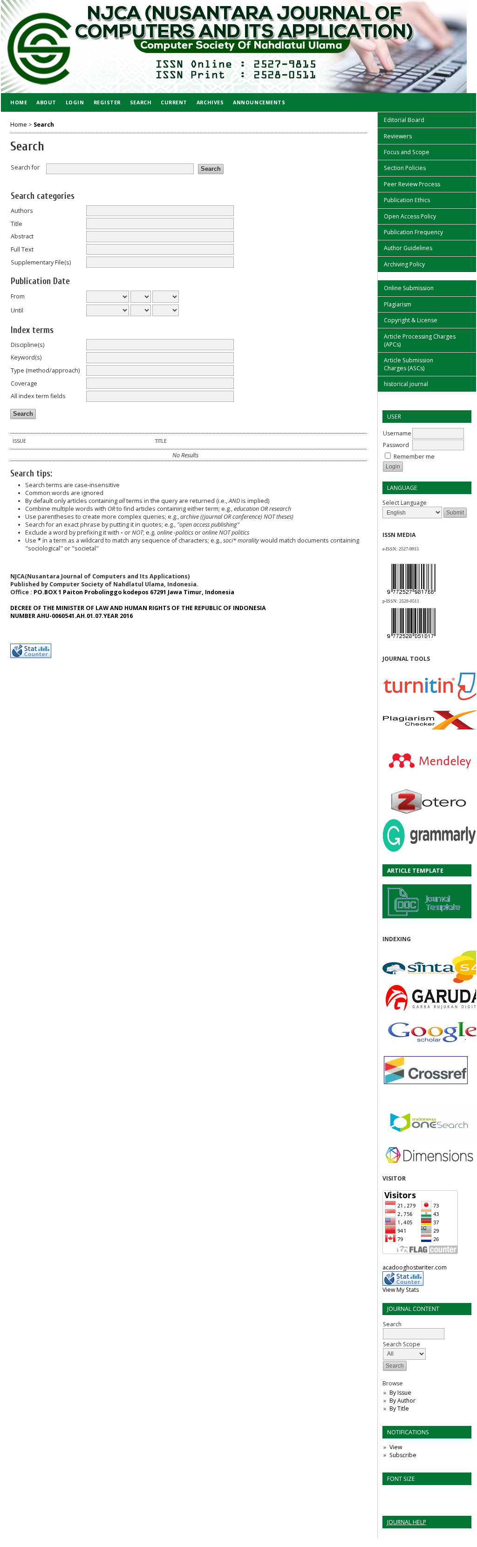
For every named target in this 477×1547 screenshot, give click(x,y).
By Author (402, 1401)
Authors (22, 211)
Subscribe (402, 1455)
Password (396, 445)
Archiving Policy (404, 264)
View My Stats (400, 1290)
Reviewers (398, 136)
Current (174, 102)
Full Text (22, 249)
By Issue (400, 1393)
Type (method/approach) (45, 370)
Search (140, 102)
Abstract (22, 236)
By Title (399, 1408)
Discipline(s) (27, 345)
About (46, 102)
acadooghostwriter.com (414, 1267)
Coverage (24, 383)
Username (397, 433)
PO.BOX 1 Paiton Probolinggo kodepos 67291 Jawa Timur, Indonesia (134, 592)
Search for (25, 167)
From (18, 296)
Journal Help (406, 1522)
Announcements (259, 102)
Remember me (414, 457)
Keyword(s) (26, 357)
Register (107, 102)
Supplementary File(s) (41, 262)
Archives (210, 102)
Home (18, 102)
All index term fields (38, 396)
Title (16, 224)
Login (75, 102)
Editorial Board (404, 120)
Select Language (404, 503)
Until (17, 310)
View (395, 1447)
